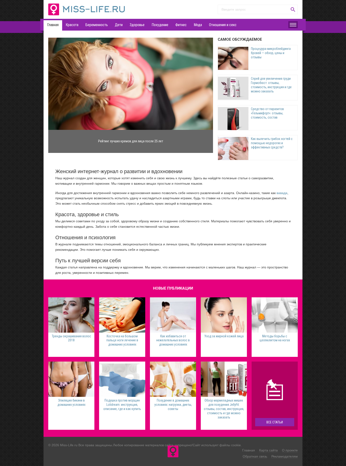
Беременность (96, 25)
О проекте (290, 450)
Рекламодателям (284, 456)
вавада (282, 193)
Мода (198, 25)
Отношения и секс (223, 25)
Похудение (160, 25)
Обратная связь (255, 456)
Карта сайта (268, 450)
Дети (119, 25)
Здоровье (137, 25)
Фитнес (181, 25)
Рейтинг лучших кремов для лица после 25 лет (130, 141)
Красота (72, 25)
